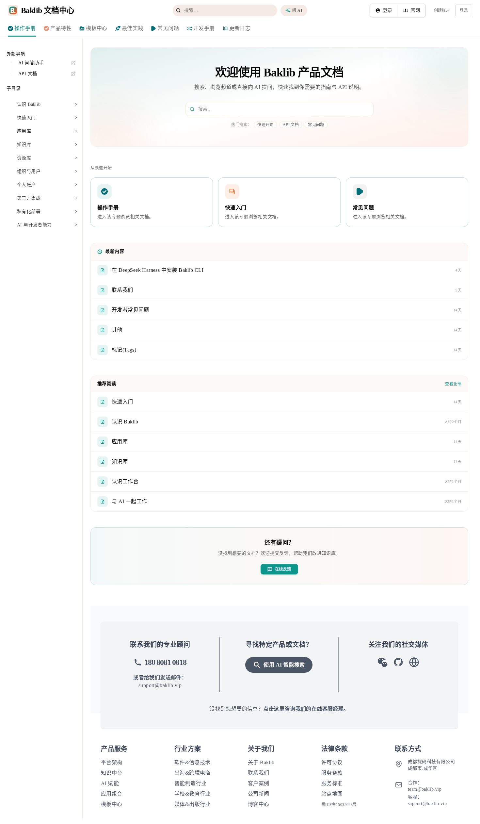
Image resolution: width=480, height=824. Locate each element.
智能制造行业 (190, 783)
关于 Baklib (261, 762)
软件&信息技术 (192, 762)
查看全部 (453, 384)
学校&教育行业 (192, 794)
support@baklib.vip (160, 685)
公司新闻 (258, 794)
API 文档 (291, 125)
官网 (415, 10)
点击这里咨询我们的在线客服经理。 (306, 709)
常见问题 (316, 125)
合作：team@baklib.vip (424, 786)
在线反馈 (283, 569)
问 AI (297, 10)
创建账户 (442, 10)
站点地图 (332, 794)
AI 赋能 (110, 783)
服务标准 (332, 783)
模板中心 (111, 804)
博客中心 (258, 804)
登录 (387, 10)
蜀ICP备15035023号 (339, 804)
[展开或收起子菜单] (76, 104)
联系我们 (258, 773)
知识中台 (111, 773)
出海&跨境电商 (192, 773)
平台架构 (111, 762)
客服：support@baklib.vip (427, 800)
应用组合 (111, 794)
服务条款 (332, 773)
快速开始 (265, 125)
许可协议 (332, 762)
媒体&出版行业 (192, 804)
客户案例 (258, 783)
